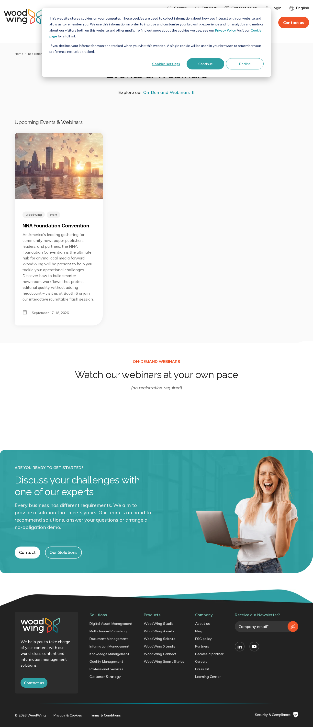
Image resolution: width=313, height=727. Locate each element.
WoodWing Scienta (159, 639)
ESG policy (203, 639)
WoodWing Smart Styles (164, 661)
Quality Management (106, 661)
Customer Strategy (105, 676)
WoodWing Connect (160, 654)
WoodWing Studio (159, 623)
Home (19, 54)
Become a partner (209, 654)
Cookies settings (166, 64)
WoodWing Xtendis (159, 646)
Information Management (109, 646)
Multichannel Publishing (108, 631)
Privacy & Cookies (68, 715)
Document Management (108, 639)
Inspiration (35, 54)
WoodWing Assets (159, 631)
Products (152, 614)
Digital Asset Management (111, 623)
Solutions (98, 614)
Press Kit (202, 669)
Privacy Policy (225, 30)
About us (202, 623)
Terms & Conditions (105, 715)
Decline (245, 64)
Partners (202, 646)
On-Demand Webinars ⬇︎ (169, 92)
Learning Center (208, 676)
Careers (201, 661)
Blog (198, 631)
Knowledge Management (109, 654)
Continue (205, 64)
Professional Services (106, 669)
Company (204, 614)
